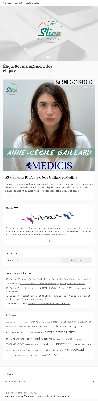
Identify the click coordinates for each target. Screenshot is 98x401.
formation (70, 339)
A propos (7, 3)
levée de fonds (24, 350)
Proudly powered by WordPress (19, 396)
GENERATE (11, 344)
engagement (76, 326)
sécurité (35, 355)
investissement (11, 350)
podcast (77, 349)
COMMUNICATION (33, 327)
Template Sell (63, 396)
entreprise (15, 338)
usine (44, 355)
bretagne (55, 322)
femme (48, 339)
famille (38, 338)
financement (58, 339)
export (28, 339)
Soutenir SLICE (32, 3)
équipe (52, 355)
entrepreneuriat (60, 332)
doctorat (51, 327)
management (38, 350)
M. (19, 196)
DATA (45, 327)
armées (41, 322)
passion (52, 350)
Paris (46, 350)
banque (47, 322)
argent (34, 321)
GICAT (20, 344)
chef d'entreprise (82, 321)
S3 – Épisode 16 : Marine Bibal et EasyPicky (26, 279)
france (78, 339)
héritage (34, 344)
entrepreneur (16, 332)
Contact (18, 3)
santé (19, 355)
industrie (49, 344)
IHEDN (41, 344)
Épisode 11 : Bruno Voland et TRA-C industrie (49, 303)
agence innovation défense (17, 322)
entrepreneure (35, 332)
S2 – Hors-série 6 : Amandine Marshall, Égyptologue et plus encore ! (52, 283)
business (66, 321)
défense (60, 326)
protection (11, 355)
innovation (63, 344)
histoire (27, 344)
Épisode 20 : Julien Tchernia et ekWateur (71, 279)
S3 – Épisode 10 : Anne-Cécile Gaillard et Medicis (41, 178)
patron (60, 350)
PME (67, 350)
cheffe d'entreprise (14, 327)
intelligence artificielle (82, 344)
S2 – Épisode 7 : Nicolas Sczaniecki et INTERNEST (29, 288)
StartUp (25, 355)
